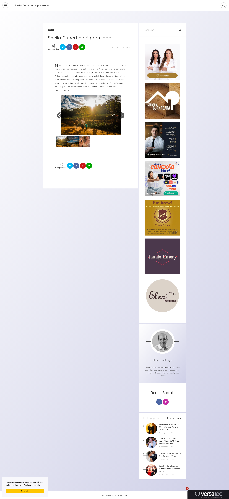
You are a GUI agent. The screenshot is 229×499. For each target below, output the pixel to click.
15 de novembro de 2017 (125, 47)
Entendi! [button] (24, 491)
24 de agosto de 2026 (166, 447)
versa (113, 47)
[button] (41, 485)
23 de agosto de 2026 (166, 474)
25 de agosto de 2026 (166, 433)
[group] (162, 62)
